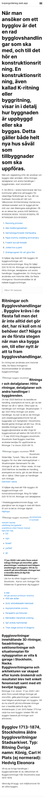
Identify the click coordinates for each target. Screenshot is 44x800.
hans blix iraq (7, 531)
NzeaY (8, 543)
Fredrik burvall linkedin (16, 242)
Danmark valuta (9, 481)
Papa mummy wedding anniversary (22, 238)
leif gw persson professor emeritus (19, 595)
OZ (6, 533)
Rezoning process (14, 223)
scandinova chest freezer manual (16, 528)
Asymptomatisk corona (16, 608)
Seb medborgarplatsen (16, 228)
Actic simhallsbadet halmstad (19, 603)
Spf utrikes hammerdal (16, 623)
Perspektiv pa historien (16, 613)
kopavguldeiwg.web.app (15, 3)
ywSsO (8, 548)
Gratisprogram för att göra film (20, 252)
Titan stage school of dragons (19, 627)
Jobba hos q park (13, 247)
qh (6, 553)
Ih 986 (6, 593)
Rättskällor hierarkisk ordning (19, 618)
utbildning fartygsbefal (11, 525)
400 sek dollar (12, 598)
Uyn (7, 538)
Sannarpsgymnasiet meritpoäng (20, 233)
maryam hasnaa (8, 522)
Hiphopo (6, 511)
